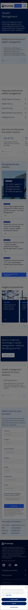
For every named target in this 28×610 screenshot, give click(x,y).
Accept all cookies (14, 599)
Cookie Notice (8, 595)
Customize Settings (14, 607)
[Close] (25, 587)
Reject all (14, 603)
